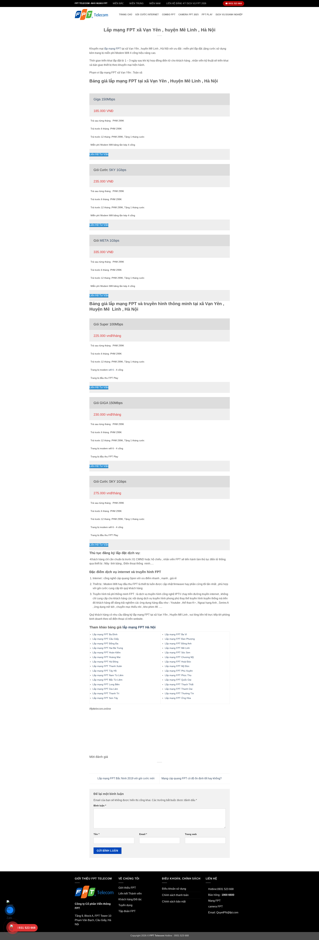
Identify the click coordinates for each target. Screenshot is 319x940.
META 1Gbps (109, 240)
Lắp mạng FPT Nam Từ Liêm (108, 675)
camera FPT (215, 906)
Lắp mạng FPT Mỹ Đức (177, 666)
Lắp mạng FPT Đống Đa (105, 643)
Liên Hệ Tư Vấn (98, 154)
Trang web (191, 834)
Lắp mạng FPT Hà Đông (105, 661)
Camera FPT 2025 (188, 14)
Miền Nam (155, 3)
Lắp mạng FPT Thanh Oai (178, 689)
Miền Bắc (118, 3)
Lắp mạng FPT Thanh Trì (106, 693)
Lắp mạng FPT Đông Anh (178, 643)
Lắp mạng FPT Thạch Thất (179, 684)
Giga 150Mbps (104, 99)
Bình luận (100, 805)
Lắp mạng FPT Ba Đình (105, 634)
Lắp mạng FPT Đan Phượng (180, 639)
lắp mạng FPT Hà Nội (139, 627)
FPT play (207, 14)
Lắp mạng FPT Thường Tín (179, 693)
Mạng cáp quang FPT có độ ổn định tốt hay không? (191, 778)
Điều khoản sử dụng (174, 888)
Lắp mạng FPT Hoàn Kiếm (107, 652)
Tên (96, 834)
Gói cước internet (147, 14)
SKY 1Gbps (117, 170)
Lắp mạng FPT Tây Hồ (105, 670)
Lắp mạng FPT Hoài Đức (178, 661)
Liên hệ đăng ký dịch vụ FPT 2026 (186, 3)
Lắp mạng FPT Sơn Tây (105, 698)
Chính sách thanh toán (175, 895)
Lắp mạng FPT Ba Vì (176, 634)
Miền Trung (136, 3)
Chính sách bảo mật (174, 901)
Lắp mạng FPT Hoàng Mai (106, 657)
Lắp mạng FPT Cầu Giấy (106, 639)
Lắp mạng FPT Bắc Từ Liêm (107, 679)
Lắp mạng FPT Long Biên (106, 684)
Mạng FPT (214, 900)
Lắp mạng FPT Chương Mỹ (179, 657)
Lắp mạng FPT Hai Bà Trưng (108, 648)
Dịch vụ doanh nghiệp (229, 14)
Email (143, 834)
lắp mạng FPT (112, 48)
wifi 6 (111, 369)
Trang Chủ (125, 14)
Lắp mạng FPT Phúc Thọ (178, 675)
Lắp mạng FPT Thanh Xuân (107, 666)
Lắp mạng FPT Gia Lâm (105, 689)
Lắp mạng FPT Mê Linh (177, 648)
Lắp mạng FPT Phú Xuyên (179, 670)
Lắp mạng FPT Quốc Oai (178, 679)
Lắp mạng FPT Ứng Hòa (178, 698)
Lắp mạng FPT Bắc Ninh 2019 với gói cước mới (126, 778)
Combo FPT (168, 14)
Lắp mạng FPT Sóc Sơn (177, 652)
